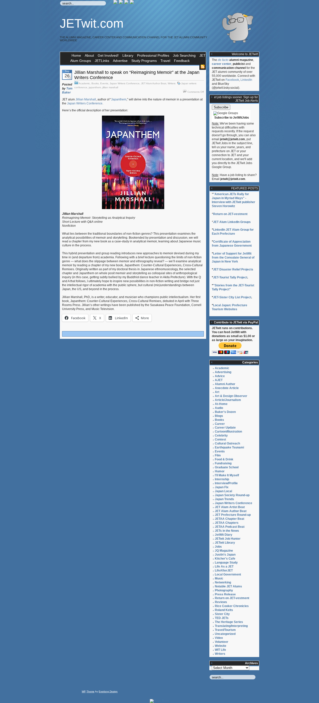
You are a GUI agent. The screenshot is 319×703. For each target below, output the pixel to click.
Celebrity (221, 435)
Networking (223, 582)
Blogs (219, 416)
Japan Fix (222, 487)
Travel (165, 61)
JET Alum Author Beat (153, 83)
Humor (220, 471)
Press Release (225, 594)
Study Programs (144, 61)
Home (76, 55)
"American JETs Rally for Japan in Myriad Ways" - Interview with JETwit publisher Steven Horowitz (233, 200)
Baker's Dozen (225, 412)
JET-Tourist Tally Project (230, 277)
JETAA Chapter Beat (229, 519)
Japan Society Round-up (232, 495)
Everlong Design (108, 691)
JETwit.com (92, 23)
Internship (222, 479)
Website (220, 646)
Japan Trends (224, 499)
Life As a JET (224, 566)
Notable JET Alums (228, 586)
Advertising (223, 372)
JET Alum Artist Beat (230, 507)
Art (217, 392)
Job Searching (184, 55)
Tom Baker (67, 90)
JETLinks (102, 61)
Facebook (232, 80)
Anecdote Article (227, 388)
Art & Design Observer (231, 396)
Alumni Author (225, 384)
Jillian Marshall (86, 99)
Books (95, 83)
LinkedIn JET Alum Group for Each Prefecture (233, 231)
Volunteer (221, 642)
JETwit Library (225, 542)
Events (104, 83)
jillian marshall (110, 87)
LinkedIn (246, 80)
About (89, 55)
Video (219, 638)
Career (220, 424)
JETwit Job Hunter (227, 538)
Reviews (221, 602)
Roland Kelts (224, 610)
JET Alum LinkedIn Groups (232, 222)
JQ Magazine (224, 550)
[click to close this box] (212, 54)
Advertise (120, 61)
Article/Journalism (228, 400)
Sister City (222, 614)
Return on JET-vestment (230, 214)
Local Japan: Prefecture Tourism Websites (229, 307)
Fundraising (223, 463)
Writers (171, 83)
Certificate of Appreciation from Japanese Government (232, 243)
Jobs (218, 546)
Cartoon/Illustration (228, 431)
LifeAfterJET (224, 570)
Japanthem (118, 99)
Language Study (226, 562)
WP (84, 691)
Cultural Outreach (227, 443)
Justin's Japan (225, 554)
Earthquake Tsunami (229, 447)
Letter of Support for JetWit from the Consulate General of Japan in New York (233, 257)
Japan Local (223, 491)
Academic (84, 83)
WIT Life (220, 650)
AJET (219, 380)
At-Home (221, 404)
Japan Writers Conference (125, 83)
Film (218, 455)
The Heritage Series (229, 622)
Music (219, 578)
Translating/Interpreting (231, 626)
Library (127, 55)
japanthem (95, 87)
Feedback (182, 61)
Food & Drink (224, 459)
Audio (219, 408)
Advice (220, 376)
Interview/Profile (226, 483)
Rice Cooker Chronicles (232, 606)
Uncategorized (225, 634)
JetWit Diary (223, 534)
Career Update (225, 427)
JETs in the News (227, 530)
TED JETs (222, 618)
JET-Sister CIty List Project (232, 297)
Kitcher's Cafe (225, 558)
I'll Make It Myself (227, 475)
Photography (224, 590)
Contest (220, 439)
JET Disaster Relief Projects (233, 269)
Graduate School (227, 467)
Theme (90, 691)
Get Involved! (108, 55)
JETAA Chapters (227, 523)
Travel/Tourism (225, 630)
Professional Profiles (153, 55)
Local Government (228, 574)
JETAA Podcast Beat (229, 526)
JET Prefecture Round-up (233, 515)
